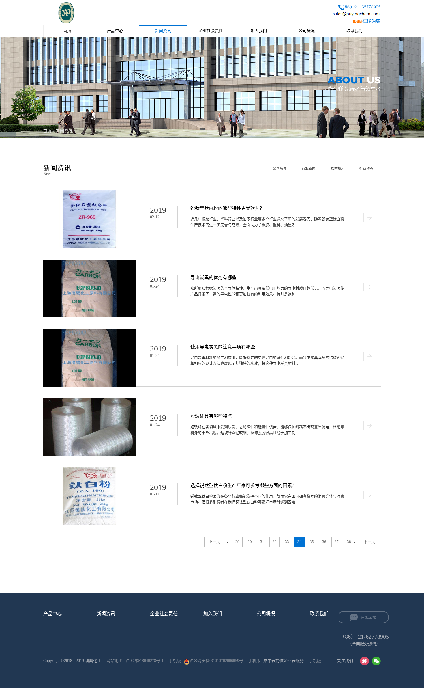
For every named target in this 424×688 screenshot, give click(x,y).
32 (275, 542)
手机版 (173, 661)
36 (324, 542)
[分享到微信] (376, 661)
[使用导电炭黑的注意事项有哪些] (89, 331)
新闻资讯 (64, 131)
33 (287, 542)
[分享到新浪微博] (364, 661)
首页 (67, 31)
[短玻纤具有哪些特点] (89, 400)
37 (337, 542)
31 (262, 542)
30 (250, 542)
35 (312, 542)
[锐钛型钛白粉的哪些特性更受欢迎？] (89, 192)
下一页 (369, 542)
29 (237, 542)
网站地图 (113, 661)
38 (349, 542)
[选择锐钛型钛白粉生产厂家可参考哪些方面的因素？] (89, 469)
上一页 (214, 542)
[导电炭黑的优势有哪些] (89, 262)
